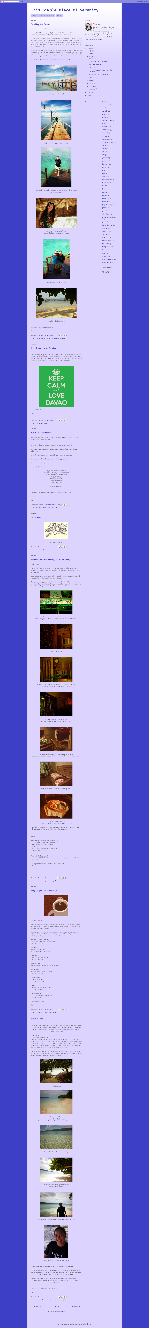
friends (104, 148)
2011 (89, 92)
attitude (38, 508)
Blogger (89, 1324)
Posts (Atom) (60, 1311)
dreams (104, 136)
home (104, 167)
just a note (36, 517)
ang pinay (105, 105)
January (91, 89)
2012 (89, 49)
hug (103, 170)
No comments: (50, 335)
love (103, 189)
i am (43, 508)
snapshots (55, 338)
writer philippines (107, 262)
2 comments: (49, 878)
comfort (105, 127)
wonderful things (107, 259)
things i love (106, 247)
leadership (105, 183)
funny (104, 155)
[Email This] (59, 336)
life (42, 423)
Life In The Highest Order (47, 16)
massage (42, 881)
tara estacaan (106, 241)
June (90, 54)
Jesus (104, 176)
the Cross (105, 244)
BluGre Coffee (107, 120)
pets (103, 211)
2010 (89, 95)
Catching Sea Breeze (40, 24)
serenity (105, 228)
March (91, 83)
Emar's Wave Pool (108, 142)
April (90, 81)
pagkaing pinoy (107, 204)
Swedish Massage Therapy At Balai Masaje (51, 560)
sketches (105, 234)
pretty (104, 222)
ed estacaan (106, 139)
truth (55, 508)
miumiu (104, 195)
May (90, 56)
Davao (38, 338)
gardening (105, 158)
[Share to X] (63, 336)
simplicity (42, 550)
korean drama (107, 180)
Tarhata (97, 24)
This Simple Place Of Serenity (65, 10)
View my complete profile (93, 39)
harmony (105, 164)
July (90, 51)
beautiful (105, 117)
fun (103, 152)
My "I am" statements (41, 433)
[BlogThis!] (61, 336)
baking (104, 114)
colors (104, 123)
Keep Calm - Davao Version (43, 348)
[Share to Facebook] (65, 336)
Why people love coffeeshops (44, 891)
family (104, 145)
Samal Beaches (46, 338)
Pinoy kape (106, 214)
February (92, 86)
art (103, 108)
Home (34, 16)
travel (45, 423)
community (39, 1012)
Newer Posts (36, 1306)
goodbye (105, 161)
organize (105, 201)
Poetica (59, 16)
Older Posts (76, 1306)
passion (50, 508)
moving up (105, 198)
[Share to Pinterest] (67, 336)
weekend (62, 338)
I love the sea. (37, 1019)
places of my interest (52, 881)
